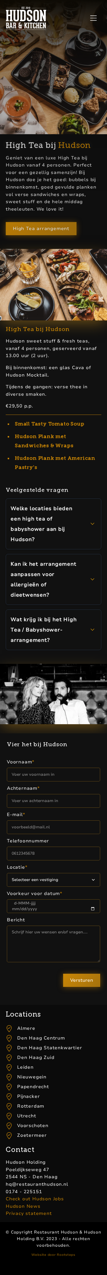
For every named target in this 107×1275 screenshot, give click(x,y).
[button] (93, 18)
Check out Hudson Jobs (35, 1199)
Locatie (17, 867)
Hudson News (23, 1206)
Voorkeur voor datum (34, 893)
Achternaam (23, 788)
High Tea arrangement (41, 228)
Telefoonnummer (28, 841)
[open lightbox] (53, 284)
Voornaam (21, 762)
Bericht (16, 920)
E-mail (16, 814)
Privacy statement (29, 1213)
